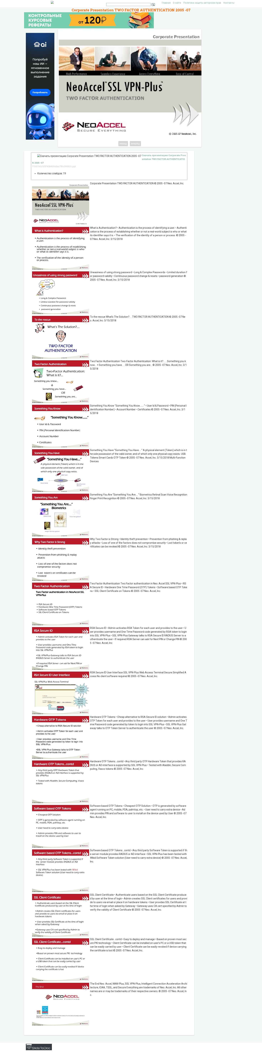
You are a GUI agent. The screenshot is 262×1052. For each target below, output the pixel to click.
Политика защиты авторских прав (202, 2)
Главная (166, 2)
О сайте (177, 2)
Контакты (229, 2)
